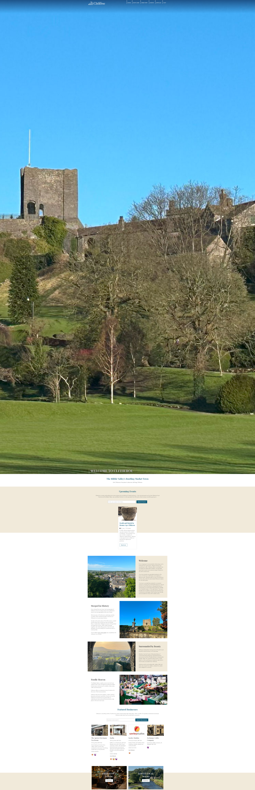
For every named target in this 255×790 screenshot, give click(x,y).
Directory (144, 2)
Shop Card (136, 2)
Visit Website (113, 756)
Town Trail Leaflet (102, 632)
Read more (123, 545)
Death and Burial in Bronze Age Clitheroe (127, 524)
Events (152, 2)
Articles (158, 2)
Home (129, 2)
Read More (109, 780)
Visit (164, 2)
